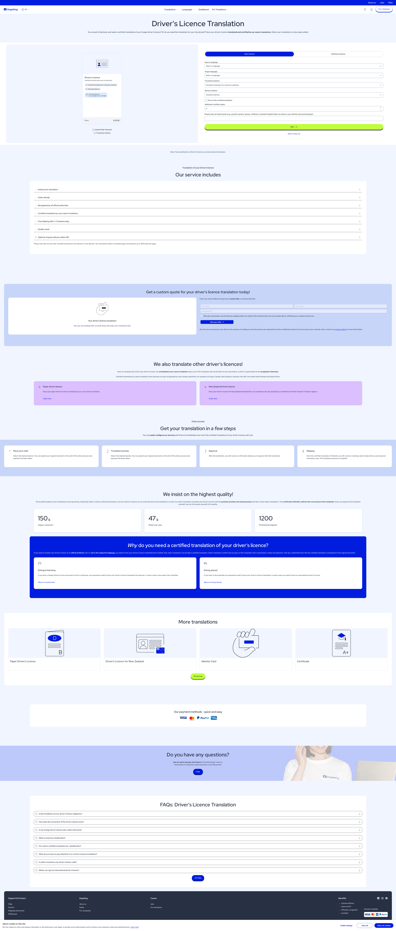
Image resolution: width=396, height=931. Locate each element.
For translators (156, 907)
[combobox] (291, 66)
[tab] (249, 54)
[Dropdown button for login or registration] (371, 9)
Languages (187, 9)
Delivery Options (211, 91)
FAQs (390, 2)
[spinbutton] (294, 108)
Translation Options (212, 81)
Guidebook (204, 9)
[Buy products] (364, 9)
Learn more (134, 927)
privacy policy (340, 329)
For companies (85, 911)
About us (372, 2)
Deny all (365, 926)
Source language (211, 62)
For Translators (219, 9)
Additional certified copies (215, 104)
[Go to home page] (10, 10)
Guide (81, 907)
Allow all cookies (384, 926)
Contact (11, 907)
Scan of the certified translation (220, 100)
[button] (384, 9)
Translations (169, 9)
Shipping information (16, 911)
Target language (211, 72)
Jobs (382, 2)
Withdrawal (12, 914)
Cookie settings (346, 926)
